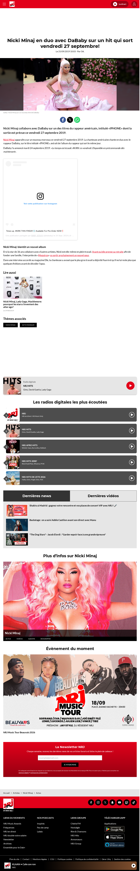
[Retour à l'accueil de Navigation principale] (12, 4)
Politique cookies (65, 859)
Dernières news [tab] (36, 496)
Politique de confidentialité (86, 859)
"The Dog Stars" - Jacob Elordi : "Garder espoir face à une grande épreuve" (68, 534)
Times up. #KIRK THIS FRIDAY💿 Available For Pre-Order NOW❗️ (35, 231)
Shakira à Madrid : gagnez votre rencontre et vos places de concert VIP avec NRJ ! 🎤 (73, 505)
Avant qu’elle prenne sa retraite (107, 251)
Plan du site (14, 859)
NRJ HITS (28, 386)
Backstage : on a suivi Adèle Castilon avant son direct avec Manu (63, 520)
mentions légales (24, 772)
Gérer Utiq (106, 859)
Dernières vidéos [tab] (103, 496)
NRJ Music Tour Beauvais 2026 (19, 732)
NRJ (24, 413)
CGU (52, 859)
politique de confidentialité (38, 772)
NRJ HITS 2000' (29, 461)
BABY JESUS (37, 235)
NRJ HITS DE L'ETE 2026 (33, 477)
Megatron (43, 255)
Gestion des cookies (122, 859)
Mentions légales (40, 859)
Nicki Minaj (9, 139)
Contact (26, 859)
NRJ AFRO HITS (29, 445)
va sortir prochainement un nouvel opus (69, 255)
